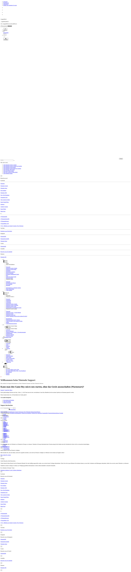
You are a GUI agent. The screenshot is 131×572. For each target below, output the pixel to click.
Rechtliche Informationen (15, 413)
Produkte (8, 346)
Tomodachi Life (4, 197)
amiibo (7, 322)
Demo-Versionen (9, 273)
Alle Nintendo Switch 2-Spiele (10, 164)
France (4, 419)
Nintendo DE (3, 257)
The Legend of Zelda (5, 199)
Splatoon (2, 204)
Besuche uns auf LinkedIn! (6, 251)
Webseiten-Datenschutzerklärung (33, 411)
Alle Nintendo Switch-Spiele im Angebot (12, 168)
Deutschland (6, 416)
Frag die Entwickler (10, 358)
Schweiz (5, 433)
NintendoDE (3, 236)
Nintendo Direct (9, 356)
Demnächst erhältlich (10, 271)
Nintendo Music (9, 336)
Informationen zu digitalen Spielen (13, 287)
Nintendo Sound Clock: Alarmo (13, 319)
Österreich (5, 442)
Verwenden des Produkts (8, 400)
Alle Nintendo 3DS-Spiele (9, 169)
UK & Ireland (6, 448)
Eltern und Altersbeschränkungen (8, 411)
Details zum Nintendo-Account (10, 5)
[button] (66, 260)
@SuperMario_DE (5, 223)
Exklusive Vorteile (10, 334)
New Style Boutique (5, 195)
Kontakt (61, 413)
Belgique (5, 423)
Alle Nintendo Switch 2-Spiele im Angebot (12, 166)
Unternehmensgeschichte (11, 323)
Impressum (21, 411)
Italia (4, 421)
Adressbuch (5, 4)
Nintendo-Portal (9, 278)
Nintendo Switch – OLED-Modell (13, 312)
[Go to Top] (65, 376)
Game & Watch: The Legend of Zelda (14, 321)
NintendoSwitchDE (5, 238)
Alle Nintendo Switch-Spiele (9, 167)
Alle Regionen (6, 449)
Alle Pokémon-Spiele (7, 173)
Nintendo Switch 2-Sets (11, 306)
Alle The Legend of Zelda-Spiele (10, 172)
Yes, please (8, 455)
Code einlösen (9, 290)
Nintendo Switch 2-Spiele (11, 268)
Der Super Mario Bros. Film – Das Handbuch (16, 370)
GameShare (8, 302)
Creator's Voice (9, 359)
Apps (7, 344)
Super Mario (3, 209)
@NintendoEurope (5, 221)
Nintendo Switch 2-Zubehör (12, 305)
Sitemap (7, 374)
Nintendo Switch (4, 185)
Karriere (8, 373)
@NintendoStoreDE (5, 219)
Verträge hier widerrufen (36, 413)
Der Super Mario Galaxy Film (12, 369)
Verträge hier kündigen (26, 413)
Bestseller (8, 285)
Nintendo (3, 183)
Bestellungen (6, 2)
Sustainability (45, 413)
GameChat (8, 301)
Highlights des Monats (11, 282)
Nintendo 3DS (4, 192)
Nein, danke (3, 455)
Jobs (25, 411)
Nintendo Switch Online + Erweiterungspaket (16, 332)
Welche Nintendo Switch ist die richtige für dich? (16, 316)
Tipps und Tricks (9, 360)
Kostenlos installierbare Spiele (12, 274)
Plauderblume (9, 318)
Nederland (5, 440)
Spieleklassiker (9, 333)
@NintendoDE (4, 216)
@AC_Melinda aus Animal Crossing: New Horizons (12, 225)
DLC (7, 275)
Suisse (4, 445)
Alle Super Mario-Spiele (8, 171)
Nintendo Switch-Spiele (11, 269)
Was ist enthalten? (10, 331)
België (4, 414)
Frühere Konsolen (7, 402)
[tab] (65, 409)
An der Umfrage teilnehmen (15, 470)
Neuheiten (8, 270)
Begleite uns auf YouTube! (6, 231)
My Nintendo (9, 372)
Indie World (8, 357)
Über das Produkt (7, 401)
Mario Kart (3, 211)
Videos (7, 347)
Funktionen (8, 300)
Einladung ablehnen (5, 470)
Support (2, 390)
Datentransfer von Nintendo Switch (13, 307)
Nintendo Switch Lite (10, 315)
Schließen (3, 446)
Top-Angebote (9, 284)
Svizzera (5, 435)
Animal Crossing (4, 206)
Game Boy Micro (8, 390)
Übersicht (5, 1)
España (4, 417)
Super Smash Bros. (5, 202)
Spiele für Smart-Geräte (11, 276)
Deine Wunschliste (10, 289)
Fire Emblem (3, 190)
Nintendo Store (4, 188)
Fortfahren (7, 446)
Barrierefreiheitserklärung (53, 413)
